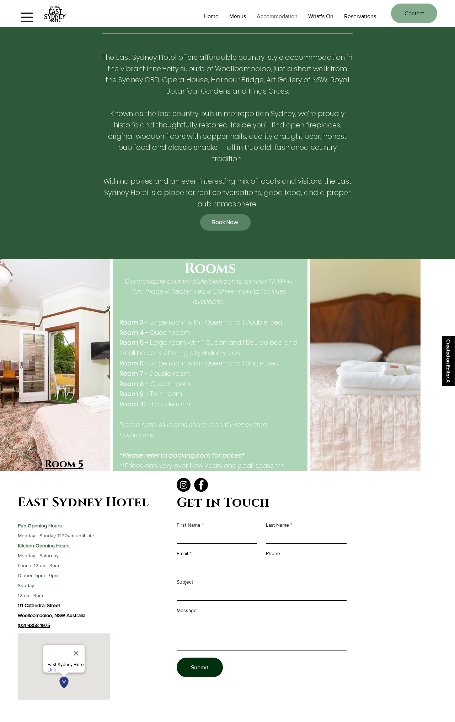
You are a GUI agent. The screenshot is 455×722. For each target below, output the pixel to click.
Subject (185, 581)
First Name (188, 524)
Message (187, 610)
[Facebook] (201, 485)
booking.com (190, 455)
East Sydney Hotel (83, 502)
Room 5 (64, 464)
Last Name (277, 524)
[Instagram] (184, 485)
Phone (273, 553)
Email (182, 553)
